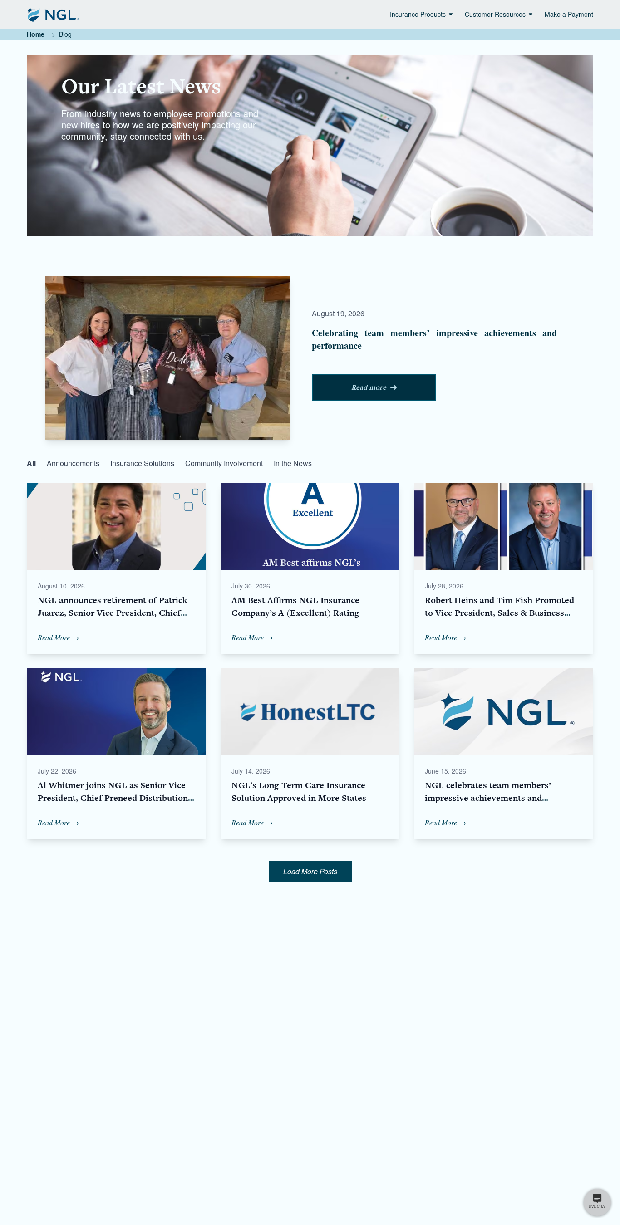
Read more (368, 387)
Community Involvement (224, 463)
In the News (293, 463)
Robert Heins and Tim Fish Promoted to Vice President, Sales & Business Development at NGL (499, 612)
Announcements (73, 463)
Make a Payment (569, 14)
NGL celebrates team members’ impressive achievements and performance (488, 797)
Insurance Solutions (142, 463)
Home (35, 34)
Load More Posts (310, 871)
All (31, 463)
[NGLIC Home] (53, 14)
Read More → (58, 637)
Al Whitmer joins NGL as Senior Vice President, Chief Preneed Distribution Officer (113, 797)
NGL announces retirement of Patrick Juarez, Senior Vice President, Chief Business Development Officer (112, 612)
